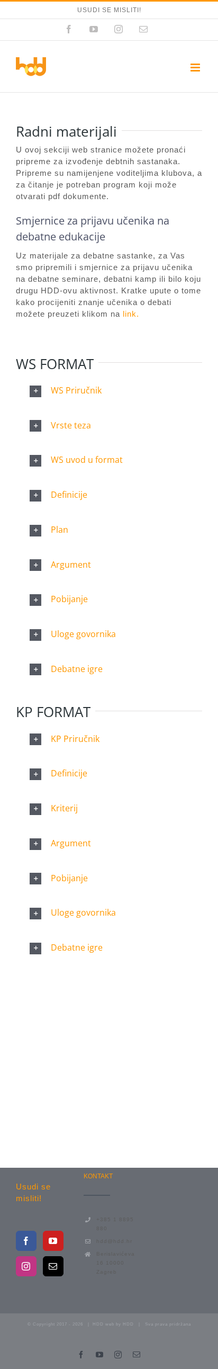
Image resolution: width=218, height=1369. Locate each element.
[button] (109, 391)
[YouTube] (53, 1241)
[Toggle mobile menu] (196, 67)
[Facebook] (26, 1241)
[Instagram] (26, 1266)
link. (129, 313)
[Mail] (53, 1266)
